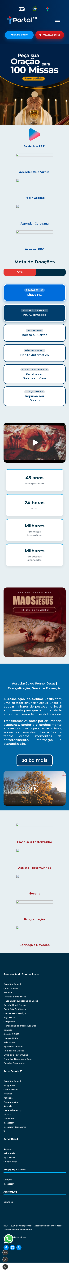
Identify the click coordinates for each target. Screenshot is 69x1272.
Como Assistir (11, 1089)
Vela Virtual (9, 1042)
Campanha (9, 1021)
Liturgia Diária (11, 1038)
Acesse (8, 1149)
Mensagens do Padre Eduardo (20, 1025)
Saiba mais (34, 760)
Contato (8, 1030)
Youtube (8, 1098)
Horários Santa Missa (15, 996)
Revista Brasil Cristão (15, 1005)
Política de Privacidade (15, 1237)
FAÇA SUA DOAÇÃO (51, 35)
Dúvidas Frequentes (14, 1063)
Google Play (10, 1161)
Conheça (8, 1202)
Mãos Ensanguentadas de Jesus (21, 1001)
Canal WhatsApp (13, 1110)
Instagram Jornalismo (15, 1127)
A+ (5, 1252)
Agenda (8, 1106)
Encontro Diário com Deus (18, 1059)
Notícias (8, 992)
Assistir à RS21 (35, 146)
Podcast (8, 1114)
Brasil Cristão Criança (15, 1009)
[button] (34, 84)
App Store (9, 1157)
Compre (8, 1179)
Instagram (9, 1122)
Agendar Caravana (13, 1046)
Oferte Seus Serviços (15, 1013)
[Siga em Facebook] (6, 1247)
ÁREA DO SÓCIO (19, 35)
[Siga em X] (19, 1247)
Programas (9, 1085)
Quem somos (11, 988)
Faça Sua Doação (13, 984)
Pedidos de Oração (14, 1050)
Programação (11, 1102)
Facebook (9, 1118)
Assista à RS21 (11, 1034)
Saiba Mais (9, 1153)
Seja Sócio (9, 1017)
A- (5, 1266)
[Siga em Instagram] (12, 1247)
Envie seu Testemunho (16, 1055)
